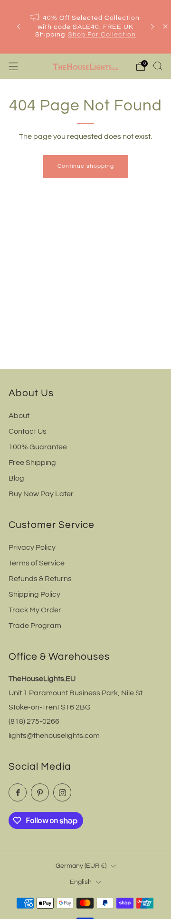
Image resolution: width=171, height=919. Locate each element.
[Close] (165, 26)
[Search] (157, 66)
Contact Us (28, 431)
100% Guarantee (38, 447)
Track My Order (35, 610)
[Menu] (13, 66)
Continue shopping (85, 166)
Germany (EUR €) (81, 865)
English (81, 881)
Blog (16, 478)
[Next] (152, 27)
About (19, 415)
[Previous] (18, 27)
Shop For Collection (102, 34)
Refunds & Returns (40, 578)
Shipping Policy (34, 594)
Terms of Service (37, 563)
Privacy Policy (32, 547)
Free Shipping (32, 462)
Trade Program (35, 625)
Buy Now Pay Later (41, 494)
